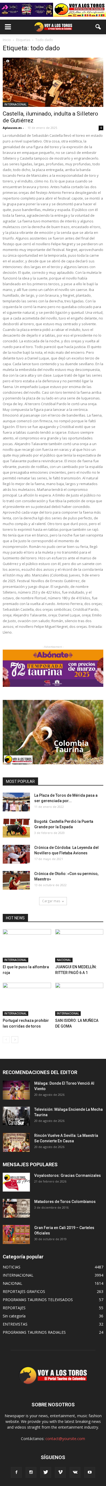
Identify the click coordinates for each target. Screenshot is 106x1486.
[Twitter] (45, 1472)
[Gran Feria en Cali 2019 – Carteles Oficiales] (16, 1234)
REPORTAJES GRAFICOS (24, 1291)
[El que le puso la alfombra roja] (27, 945)
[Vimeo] (60, 1472)
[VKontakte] (75, 1472)
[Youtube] (89, 1472)
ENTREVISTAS (15, 1324)
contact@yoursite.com (65, 1438)
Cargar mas (51, 901)
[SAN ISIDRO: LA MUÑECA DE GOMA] (79, 999)
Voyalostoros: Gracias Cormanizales (67, 1175)
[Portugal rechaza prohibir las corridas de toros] (27, 999)
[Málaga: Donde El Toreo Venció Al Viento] (16, 1090)
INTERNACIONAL (15, 104)
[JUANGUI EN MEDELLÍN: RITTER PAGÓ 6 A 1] (79, 945)
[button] (98, 27)
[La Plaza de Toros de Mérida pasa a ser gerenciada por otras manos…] (16, 802)
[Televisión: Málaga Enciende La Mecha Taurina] (16, 1116)
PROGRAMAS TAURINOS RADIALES (34, 1332)
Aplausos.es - (13, 128)
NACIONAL (64, 960)
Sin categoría (14, 1316)
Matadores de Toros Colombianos (65, 1201)
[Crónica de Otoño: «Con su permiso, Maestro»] (16, 880)
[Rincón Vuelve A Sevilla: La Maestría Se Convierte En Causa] (16, 1142)
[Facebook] (16, 1472)
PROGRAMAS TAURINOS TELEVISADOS (38, 1299)
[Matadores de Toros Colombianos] (16, 1208)
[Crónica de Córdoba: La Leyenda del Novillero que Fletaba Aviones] (16, 854)
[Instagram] (31, 1472)
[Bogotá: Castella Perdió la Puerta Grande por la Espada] (16, 828)
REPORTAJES (14, 1307)
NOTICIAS (11, 1267)
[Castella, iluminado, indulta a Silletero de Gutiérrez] (53, 82)
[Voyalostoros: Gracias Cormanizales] (16, 1182)
